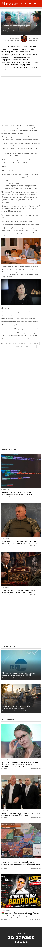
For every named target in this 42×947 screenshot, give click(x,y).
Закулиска (8, 31)
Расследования (36, 3)
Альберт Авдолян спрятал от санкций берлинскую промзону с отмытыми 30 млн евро (20, 814)
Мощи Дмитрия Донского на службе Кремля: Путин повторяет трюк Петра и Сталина (18, 591)
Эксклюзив (17, 31)
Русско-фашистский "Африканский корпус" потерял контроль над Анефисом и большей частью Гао (21, 864)
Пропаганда (6, 587)
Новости (22, 3)
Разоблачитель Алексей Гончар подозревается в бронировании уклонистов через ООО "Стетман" (20, 542)
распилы (12, 343)
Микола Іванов (37, 497)
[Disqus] (21, 422)
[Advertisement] (21, 100)
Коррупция (6, 538)
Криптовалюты (7, 910)
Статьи (32, 3)
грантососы (30, 346)
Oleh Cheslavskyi (36, 546)
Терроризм (6, 489)
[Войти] (26, 942)
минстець (23, 343)
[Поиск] (15, 942)
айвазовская (17, 346)
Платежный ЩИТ (36, 919)
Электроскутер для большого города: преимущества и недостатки (16, 707)
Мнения (27, 3)
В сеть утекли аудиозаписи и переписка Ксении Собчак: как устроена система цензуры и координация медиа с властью (19, 764)
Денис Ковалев (30, 677)
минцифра (34, 343)
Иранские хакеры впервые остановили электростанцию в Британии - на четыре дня (18, 493)
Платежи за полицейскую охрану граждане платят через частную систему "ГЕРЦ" (18, 674)
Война (4, 859)
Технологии (7, 711)
